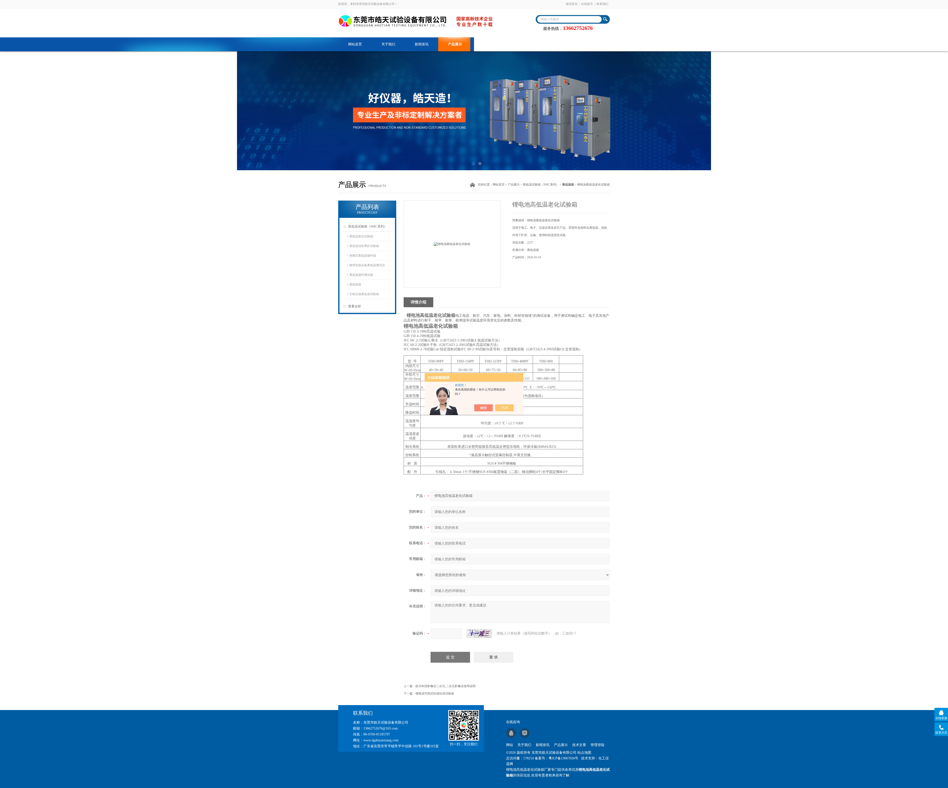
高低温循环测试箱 (361, 275)
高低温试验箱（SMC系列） (541, 184)
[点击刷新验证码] (479, 633)
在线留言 (587, 4)
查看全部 (354, 306)
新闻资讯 (422, 44)
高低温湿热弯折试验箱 (364, 246)
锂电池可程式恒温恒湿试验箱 (434, 693)
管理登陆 (597, 745)
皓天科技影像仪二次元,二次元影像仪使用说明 (445, 686)
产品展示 (455, 44)
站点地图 (584, 752)
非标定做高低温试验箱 (364, 294)
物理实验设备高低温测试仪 (367, 265)
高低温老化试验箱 (361, 236)
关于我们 (388, 44)
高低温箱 (355, 284)
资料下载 (522, 44)
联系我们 (602, 4)
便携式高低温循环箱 (362, 255)
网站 (509, 745)
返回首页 (572, 4)
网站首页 (355, 44)
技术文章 (488, 44)
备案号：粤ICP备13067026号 (556, 758)
